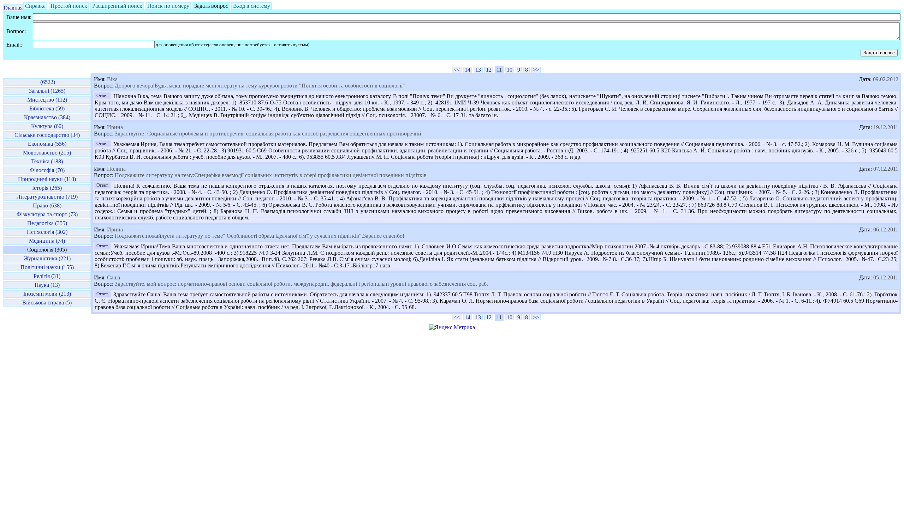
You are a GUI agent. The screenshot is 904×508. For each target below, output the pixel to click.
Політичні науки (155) (47, 267)
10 (509, 70)
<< (456, 70)
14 (467, 70)
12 (489, 70)
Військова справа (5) (47, 303)
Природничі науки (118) (47, 179)
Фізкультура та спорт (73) (47, 214)
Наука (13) (47, 285)
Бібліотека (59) (47, 108)
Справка (35, 6)
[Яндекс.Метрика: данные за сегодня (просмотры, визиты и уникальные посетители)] (452, 327)
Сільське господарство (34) (47, 135)
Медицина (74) (47, 241)
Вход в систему (251, 6)
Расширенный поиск (117, 6)
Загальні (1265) (47, 91)
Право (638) (47, 205)
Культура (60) (47, 126)
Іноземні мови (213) (47, 294)
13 (478, 70)
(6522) (47, 82)
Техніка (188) (47, 161)
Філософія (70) (47, 170)
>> (536, 70)
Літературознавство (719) (47, 197)
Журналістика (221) (47, 258)
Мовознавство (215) (47, 153)
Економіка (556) (47, 144)
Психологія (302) (47, 232)
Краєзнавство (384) (47, 117)
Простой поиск (68, 6)
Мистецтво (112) (47, 100)
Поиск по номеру (168, 6)
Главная (13, 8)
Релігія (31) (47, 276)
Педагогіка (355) (47, 223)
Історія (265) (47, 188)
